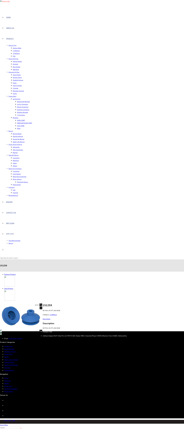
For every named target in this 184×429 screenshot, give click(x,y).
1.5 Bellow (53, 315)
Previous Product (10, 274)
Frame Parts (8, 354)
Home (6, 378)
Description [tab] (46, 319)
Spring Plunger (9, 349)
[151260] (9, 300)
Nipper (6, 357)
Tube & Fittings (9, 362)
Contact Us (8, 386)
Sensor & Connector (11, 365)
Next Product (8, 289)
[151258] (9, 286)
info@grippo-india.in (15, 339)
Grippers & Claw (9, 352)
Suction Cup (8, 346)
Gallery (6, 383)
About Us (7, 381)
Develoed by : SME (9, 420)
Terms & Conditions (10, 389)
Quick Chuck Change (11, 360)
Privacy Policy (8, 392)
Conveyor (7, 368)
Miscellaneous (9, 370)
